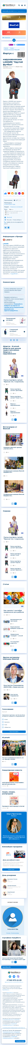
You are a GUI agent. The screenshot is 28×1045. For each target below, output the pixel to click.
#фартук (11, 209)
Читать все (11, 869)
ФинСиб (17, 49)
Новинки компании (9, 49)
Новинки (7, 37)
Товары (12, 48)
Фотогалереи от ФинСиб (10, 428)
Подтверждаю (20, 1041)
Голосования (7, 709)
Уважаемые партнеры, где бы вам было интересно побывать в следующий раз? (13, 715)
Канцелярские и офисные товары (15, 973)
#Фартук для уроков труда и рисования (14, 211)
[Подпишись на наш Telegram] (10, 976)
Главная (6, 48)
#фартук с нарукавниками (11, 212)
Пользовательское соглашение (10, 1019)
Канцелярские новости (12, 770)
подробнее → (14, 273)
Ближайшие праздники (12, 847)
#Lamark (7, 214)
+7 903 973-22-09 (14, 980)
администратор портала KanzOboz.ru (14, 982)
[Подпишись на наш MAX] (18, 976)
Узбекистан (7, 727)
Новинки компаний (16, 207)
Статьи (6, 584)
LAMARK (6, 243)
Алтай (6, 719)
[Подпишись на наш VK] (14, 976)
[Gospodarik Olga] (13, 917)
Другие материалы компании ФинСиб (11, 658)
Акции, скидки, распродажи (8, 793)
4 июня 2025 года (9, 204)
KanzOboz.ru (5, 989)
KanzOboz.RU (6, 967)
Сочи (5, 724)
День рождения (9, 875)
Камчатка (6, 722)
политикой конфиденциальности (9, 1024)
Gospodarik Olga (12, 929)
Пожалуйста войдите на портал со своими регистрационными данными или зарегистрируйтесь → (13, 307)
